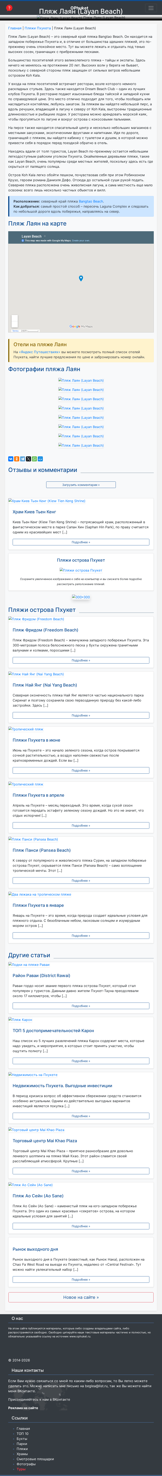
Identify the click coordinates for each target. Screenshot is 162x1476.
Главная (15, 28)
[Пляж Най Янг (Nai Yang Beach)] (81, 675)
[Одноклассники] (16, 458)
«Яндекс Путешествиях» (39, 352)
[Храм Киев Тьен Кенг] (81, 501)
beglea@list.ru (96, 1386)
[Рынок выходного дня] (81, 1239)
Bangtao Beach (91, 201)
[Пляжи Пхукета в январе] (81, 895)
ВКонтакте (26, 1391)
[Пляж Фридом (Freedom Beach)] (81, 619)
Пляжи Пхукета (38, 28)
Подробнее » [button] (81, 542)
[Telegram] (22, 458)
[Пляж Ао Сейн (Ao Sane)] (81, 1185)
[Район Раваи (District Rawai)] (81, 965)
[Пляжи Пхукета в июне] (81, 730)
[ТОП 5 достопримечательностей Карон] (81, 1020)
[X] (28, 458)
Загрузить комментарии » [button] (81, 485)
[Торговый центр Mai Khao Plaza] (81, 1130)
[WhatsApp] (34, 458)
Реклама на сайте (23, 1408)
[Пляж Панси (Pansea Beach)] (81, 840)
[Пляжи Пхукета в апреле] (81, 785)
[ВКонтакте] (10, 458)
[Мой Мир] (40, 458)
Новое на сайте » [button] (81, 1297)
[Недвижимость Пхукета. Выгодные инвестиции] (81, 1075)
